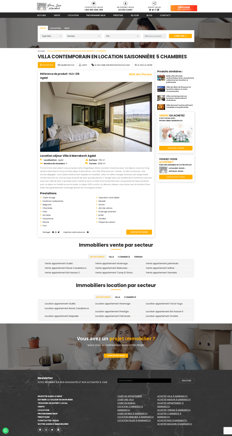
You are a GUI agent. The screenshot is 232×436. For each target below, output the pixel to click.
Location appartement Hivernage (112, 303)
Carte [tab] (84, 65)
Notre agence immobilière (53, 424)
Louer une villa (125, 399)
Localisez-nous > (177, 168)
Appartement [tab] (97, 256)
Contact (165, 15)
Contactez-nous (139, 232)
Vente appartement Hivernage (111, 263)
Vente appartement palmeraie (162, 263)
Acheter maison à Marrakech (174, 399)
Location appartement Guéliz (60, 303)
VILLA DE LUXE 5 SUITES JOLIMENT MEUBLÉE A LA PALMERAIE (179, 106)
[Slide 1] (87, 148)
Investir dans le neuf (50, 396)
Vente (57, 15)
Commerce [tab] (124, 256)
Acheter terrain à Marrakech (173, 410)
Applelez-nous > (176, 171)
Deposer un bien (176, 148)
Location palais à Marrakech (134, 420)
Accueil (41, 15)
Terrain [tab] (138, 256)
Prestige (118, 15)
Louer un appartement (129, 396)
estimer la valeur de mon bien (55, 399)
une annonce (184, 8)
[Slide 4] (100, 148)
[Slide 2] (92, 148)
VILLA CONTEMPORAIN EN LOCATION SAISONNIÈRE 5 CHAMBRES (176, 98)
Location (73, 15)
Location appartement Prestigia (112, 311)
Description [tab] (47, 65)
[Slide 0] (83, 148)
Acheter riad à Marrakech (172, 420)
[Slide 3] (96, 148)
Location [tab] (55, 28)
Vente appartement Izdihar (160, 268)
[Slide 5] (105, 148)
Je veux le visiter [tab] (144, 65)
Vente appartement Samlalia (161, 272)
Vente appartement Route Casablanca (65, 268)
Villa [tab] (111, 256)
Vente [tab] (43, 28)
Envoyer (186, 380)
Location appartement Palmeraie (112, 316)
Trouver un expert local (53, 403)
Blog (149, 15)
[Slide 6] (109, 148)
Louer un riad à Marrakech (132, 413)
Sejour (135, 15)
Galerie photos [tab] (67, 65)
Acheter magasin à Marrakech (174, 424)
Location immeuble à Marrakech (135, 417)
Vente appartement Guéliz (59, 263)
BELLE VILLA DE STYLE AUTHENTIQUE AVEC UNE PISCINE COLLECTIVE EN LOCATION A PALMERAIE (180, 79)
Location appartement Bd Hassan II (164, 311)
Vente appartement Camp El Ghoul (113, 272)
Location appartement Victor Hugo (164, 303)
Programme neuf (96, 15)
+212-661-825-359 (93, 9)
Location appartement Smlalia (162, 316)
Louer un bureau (126, 403)
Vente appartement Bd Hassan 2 (62, 272)
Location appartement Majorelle (61, 316)
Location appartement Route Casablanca (67, 308)
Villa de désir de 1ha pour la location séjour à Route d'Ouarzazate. (178, 89)
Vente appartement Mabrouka (111, 268)
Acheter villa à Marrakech (172, 396)
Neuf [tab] (67, 28)
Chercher (179, 36)
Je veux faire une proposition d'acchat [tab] (112, 65)
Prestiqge (44, 417)
